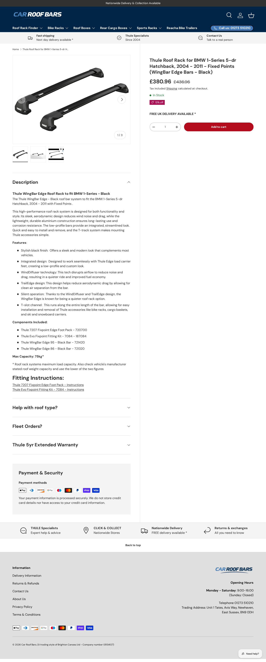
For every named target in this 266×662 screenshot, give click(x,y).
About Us (19, 599)
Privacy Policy (22, 607)
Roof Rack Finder (25, 28)
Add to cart (218, 127)
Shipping (171, 88)
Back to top (133, 545)
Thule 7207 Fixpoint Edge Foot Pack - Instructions (48, 385)
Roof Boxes (82, 28)
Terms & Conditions (26, 615)
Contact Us (20, 591)
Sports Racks (147, 28)
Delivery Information (26, 576)
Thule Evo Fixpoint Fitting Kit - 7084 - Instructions (48, 389)
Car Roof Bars (28, 644)
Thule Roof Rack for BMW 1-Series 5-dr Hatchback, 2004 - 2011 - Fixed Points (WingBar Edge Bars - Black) (46, 49)
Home (15, 49)
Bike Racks (56, 28)
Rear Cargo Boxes (113, 28)
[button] (251, 15)
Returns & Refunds (25, 583)
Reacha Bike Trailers (182, 28)
